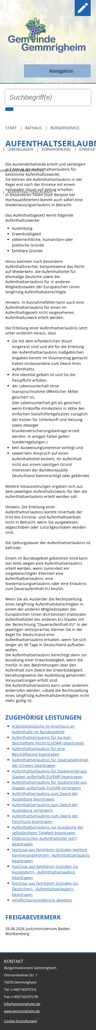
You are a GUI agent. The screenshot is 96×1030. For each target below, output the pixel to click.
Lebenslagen (20, 149)
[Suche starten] (9, 109)
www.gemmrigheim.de (22, 1011)
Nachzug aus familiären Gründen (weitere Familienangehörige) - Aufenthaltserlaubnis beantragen (51, 855)
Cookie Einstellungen (20, 1021)
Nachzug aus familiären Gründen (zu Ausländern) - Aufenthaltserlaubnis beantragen (45, 872)
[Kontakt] (66, 8)
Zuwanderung (56, 149)
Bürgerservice (64, 127)
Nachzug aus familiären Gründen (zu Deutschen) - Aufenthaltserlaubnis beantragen (45, 889)
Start (11, 127)
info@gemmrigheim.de (22, 1004)
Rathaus (33, 127)
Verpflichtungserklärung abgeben (42, 900)
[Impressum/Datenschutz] (83, 8)
